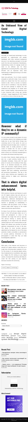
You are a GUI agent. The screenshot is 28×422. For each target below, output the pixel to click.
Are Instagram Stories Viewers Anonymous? (17, 314)
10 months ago (11, 300)
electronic (5, 335)
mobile (19, 335)
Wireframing (21, 339)
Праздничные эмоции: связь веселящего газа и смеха (17, 290)
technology (14, 267)
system (4, 339)
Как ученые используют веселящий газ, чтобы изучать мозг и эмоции (17, 297)
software (22, 337)
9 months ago (11, 292)
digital (8, 267)
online (3, 337)
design (16, 333)
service (16, 337)
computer (4, 334)
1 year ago (10, 310)
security (10, 337)
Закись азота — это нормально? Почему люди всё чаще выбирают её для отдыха (17, 306)
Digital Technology (6, 264)
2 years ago (11, 316)
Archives (3, 323)
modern (24, 335)
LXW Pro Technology (17, 388)
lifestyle (13, 335)
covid (3, 267)
